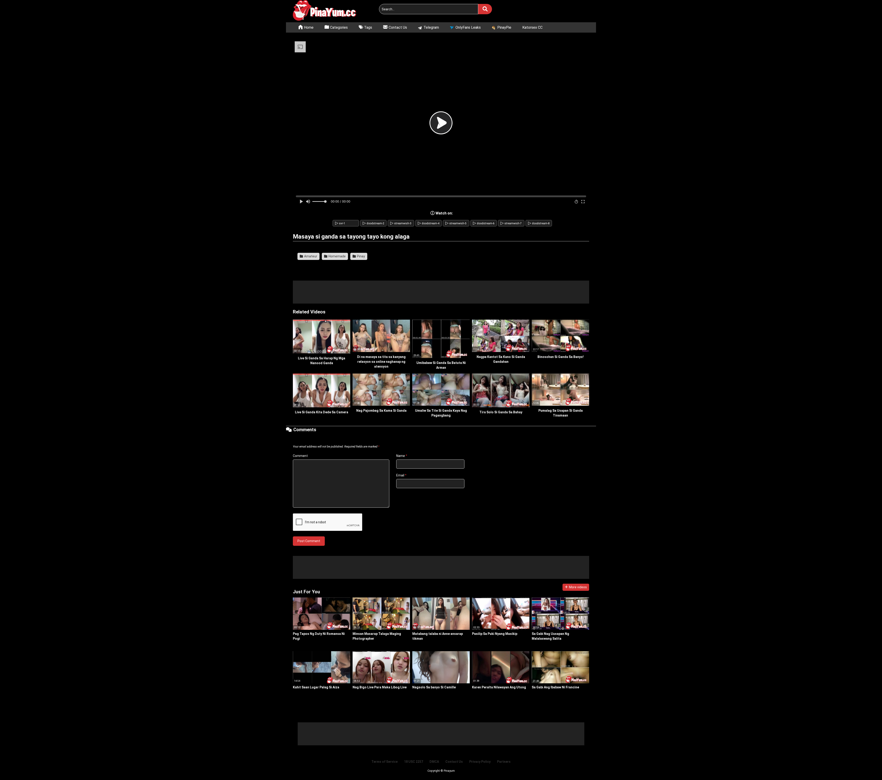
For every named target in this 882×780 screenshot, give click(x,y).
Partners (504, 761)
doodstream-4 (428, 223)
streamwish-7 (511, 223)
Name (401, 456)
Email (401, 475)
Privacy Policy (480, 761)
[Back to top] (867, 766)
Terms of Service (384, 761)
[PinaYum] (327, 11)
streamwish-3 (400, 223)
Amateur (310, 256)
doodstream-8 (539, 223)
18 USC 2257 (413, 761)
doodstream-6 (484, 223)
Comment (300, 456)
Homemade (337, 256)
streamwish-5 (455, 223)
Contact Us (454, 761)
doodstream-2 (373, 223)
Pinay (360, 256)
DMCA (434, 761)
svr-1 (340, 223)
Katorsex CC (532, 27)
